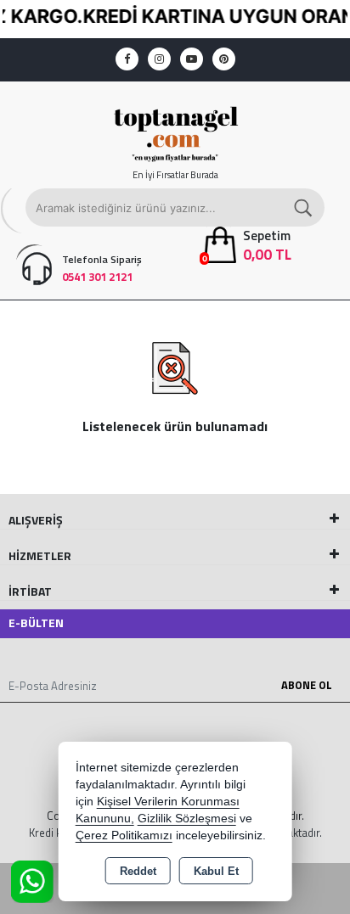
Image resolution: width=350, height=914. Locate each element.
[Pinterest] (223, 59)
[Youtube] (191, 59)
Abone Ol (306, 684)
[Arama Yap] (304, 207)
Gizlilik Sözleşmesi (187, 818)
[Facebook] (127, 59)
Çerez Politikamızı (124, 835)
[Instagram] (159, 59)
